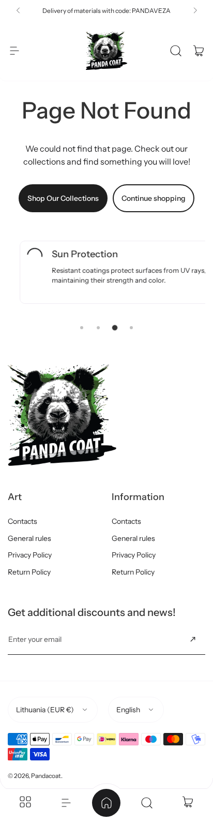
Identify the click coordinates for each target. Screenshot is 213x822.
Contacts (22, 521)
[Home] (106, 803)
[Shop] (25, 803)
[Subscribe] (192, 639)
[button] (18, 10)
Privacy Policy (30, 555)
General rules (29, 538)
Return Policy (29, 572)
